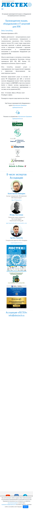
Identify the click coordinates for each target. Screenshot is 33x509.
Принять (26, 507)
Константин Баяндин (16, 193)
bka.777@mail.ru (16, 200)
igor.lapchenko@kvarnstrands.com (16, 223)
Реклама (14, 121)
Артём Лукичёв (16, 238)
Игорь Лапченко (16, 215)
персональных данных (13, 503)
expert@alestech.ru (16, 242)
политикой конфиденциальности (9, 504)
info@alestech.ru (16, 315)
